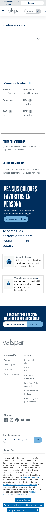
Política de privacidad (30, 477)
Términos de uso (21, 494)
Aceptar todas (23, 500)
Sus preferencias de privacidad (23, 510)
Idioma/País (9, 450)
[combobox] (30, 11)
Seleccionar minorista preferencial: (10, 2)
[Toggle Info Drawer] (30, 83)
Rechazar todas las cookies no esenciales (23, 505)
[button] (3, 11)
